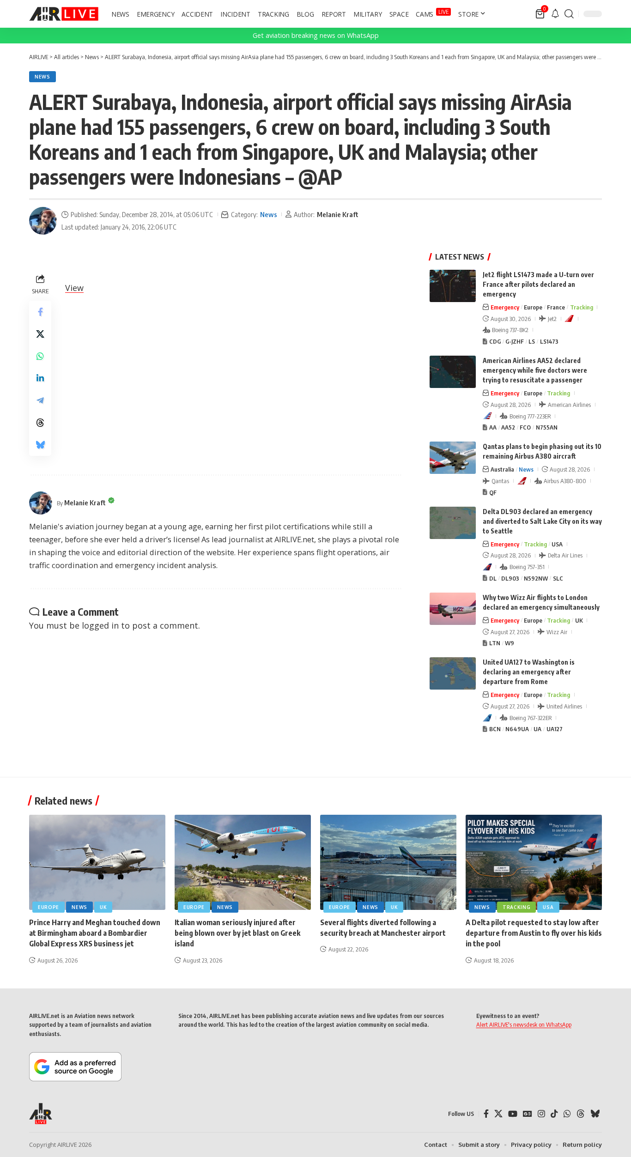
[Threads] (580, 1114)
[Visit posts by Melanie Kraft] (43, 221)
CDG (495, 341)
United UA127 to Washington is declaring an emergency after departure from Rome (529, 671)
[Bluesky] (595, 1114)
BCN (495, 729)
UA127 (554, 729)
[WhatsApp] (567, 1114)
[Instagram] (541, 1114)
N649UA (517, 729)
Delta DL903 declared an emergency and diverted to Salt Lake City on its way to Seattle (542, 521)
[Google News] (527, 1114)
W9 (509, 643)
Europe (533, 307)
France (556, 307)
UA (537, 729)
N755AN (547, 427)
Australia (502, 469)
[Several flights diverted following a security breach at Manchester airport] (388, 862)
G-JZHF (514, 341)
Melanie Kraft (337, 214)
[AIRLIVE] (63, 14)
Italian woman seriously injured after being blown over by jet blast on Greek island (237, 933)
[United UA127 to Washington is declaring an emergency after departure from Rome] (453, 673)
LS (531, 341)
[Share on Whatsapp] (40, 356)
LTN (494, 643)
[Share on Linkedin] (40, 378)
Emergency (505, 307)
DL (493, 578)
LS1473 (549, 341)
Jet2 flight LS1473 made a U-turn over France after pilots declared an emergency (538, 284)
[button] (569, 14)
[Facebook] (486, 1114)
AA (493, 427)
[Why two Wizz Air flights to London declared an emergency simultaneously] (453, 609)
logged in (100, 625)
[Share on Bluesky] (40, 445)
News (42, 76)
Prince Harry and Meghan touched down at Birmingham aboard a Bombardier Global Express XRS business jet (94, 933)
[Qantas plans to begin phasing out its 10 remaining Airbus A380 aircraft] (453, 458)
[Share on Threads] (40, 423)
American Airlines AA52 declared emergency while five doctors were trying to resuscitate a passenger (535, 370)
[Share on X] (40, 334)
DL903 (510, 578)
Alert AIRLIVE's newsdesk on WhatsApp (523, 1024)
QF (493, 492)
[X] (498, 1114)
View (74, 287)
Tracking (581, 307)
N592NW (536, 578)
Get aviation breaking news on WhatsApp (316, 35)
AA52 (508, 427)
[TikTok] (554, 1114)
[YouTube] (513, 1114)
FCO (525, 427)
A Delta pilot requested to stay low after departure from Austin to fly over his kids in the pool (534, 933)
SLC (558, 578)
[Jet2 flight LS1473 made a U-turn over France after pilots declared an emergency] (453, 286)
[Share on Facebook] (40, 312)
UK (579, 620)
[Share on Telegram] (40, 400)
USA (557, 544)
